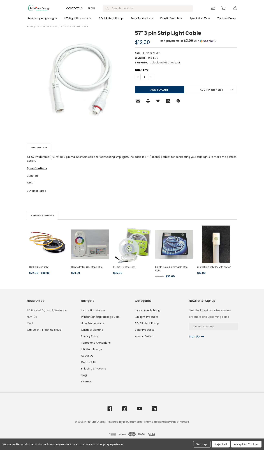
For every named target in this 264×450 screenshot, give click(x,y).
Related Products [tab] (42, 215)
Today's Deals (226, 18)
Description (39, 147)
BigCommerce (133, 422)
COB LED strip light (38, 266)
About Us (87, 355)
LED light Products (76, 18)
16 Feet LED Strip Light (124, 266)
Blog (91, 8)
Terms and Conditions (96, 343)
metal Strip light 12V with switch (214, 266)
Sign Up (194, 336)
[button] (188, 41)
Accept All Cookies (246, 444)
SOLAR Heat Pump (111, 18)
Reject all (221, 444)
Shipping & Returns (93, 368)
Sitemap (86, 381)
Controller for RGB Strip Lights (87, 266)
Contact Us (74, 8)
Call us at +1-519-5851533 (44, 330)
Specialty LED (198, 18)
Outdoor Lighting (92, 330)
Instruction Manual (93, 310)
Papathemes (180, 422)
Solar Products (141, 18)
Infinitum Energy (91, 349)
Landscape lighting (41, 18)
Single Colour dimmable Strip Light (171, 268)
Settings (201, 444)
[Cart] (224, 8)
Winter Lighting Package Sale (100, 317)
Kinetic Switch (170, 18)
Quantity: (142, 70)
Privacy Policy (90, 336)
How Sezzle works (92, 323)
